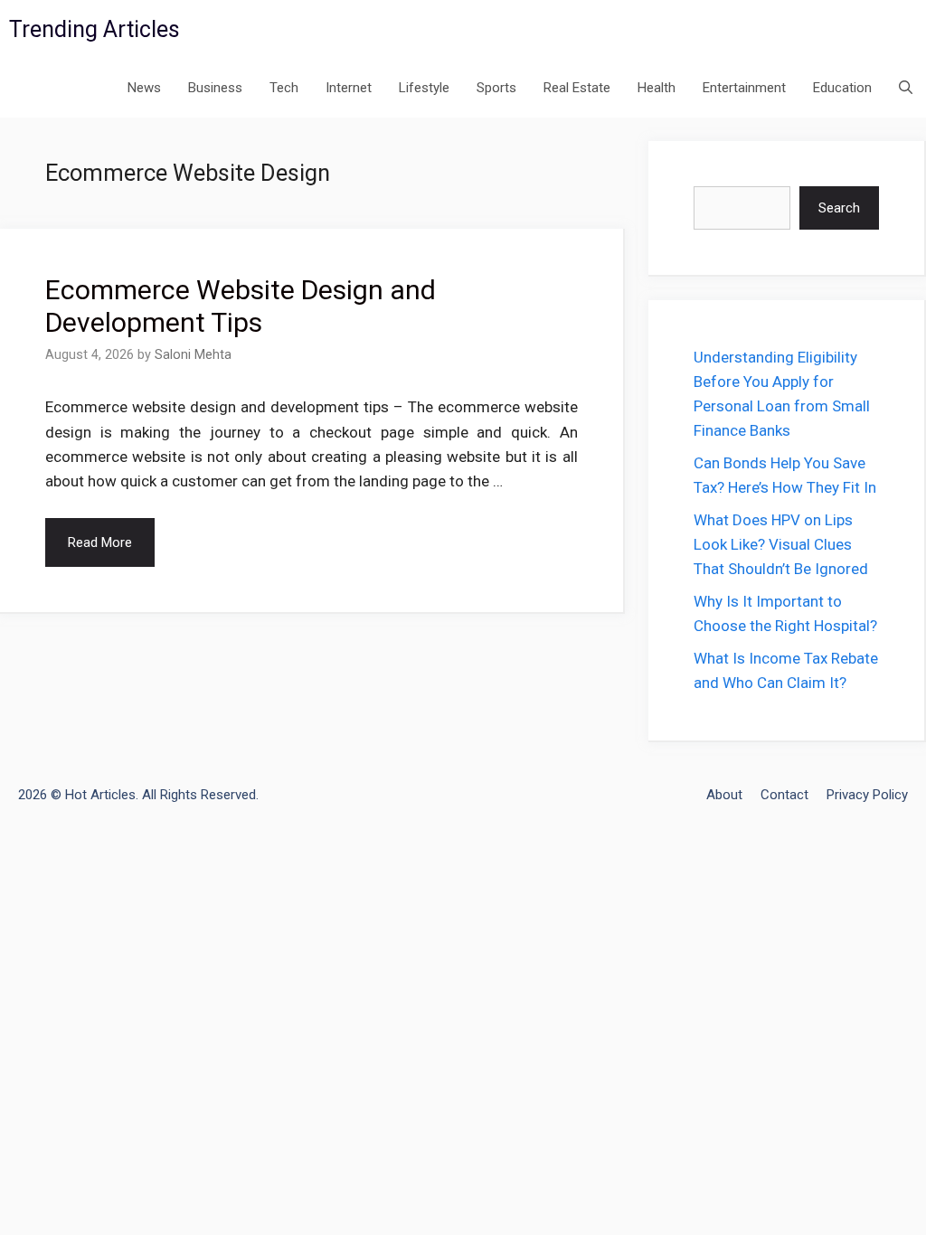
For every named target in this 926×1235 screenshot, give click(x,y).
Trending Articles (94, 29)
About (724, 795)
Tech (283, 88)
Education (842, 88)
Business (215, 88)
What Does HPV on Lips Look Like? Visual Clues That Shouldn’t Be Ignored (781, 544)
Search (839, 208)
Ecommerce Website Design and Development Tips (240, 306)
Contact (784, 795)
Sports (496, 88)
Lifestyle (424, 88)
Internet (349, 88)
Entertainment (744, 88)
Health (657, 88)
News (144, 88)
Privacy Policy (867, 795)
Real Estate (576, 88)
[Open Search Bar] (905, 88)
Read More (100, 542)
